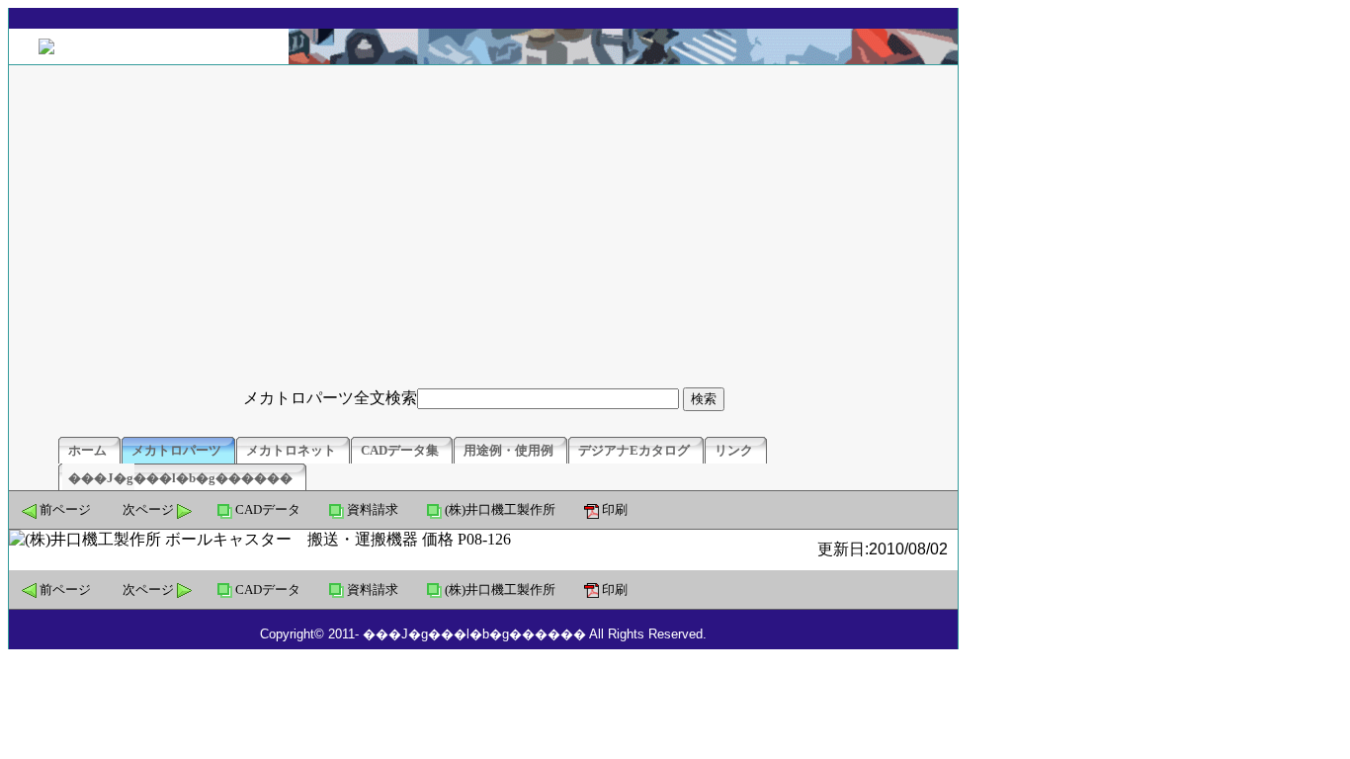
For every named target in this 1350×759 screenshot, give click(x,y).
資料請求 (372, 509)
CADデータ (267, 509)
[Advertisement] (483, 223)
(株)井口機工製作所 (500, 509)
